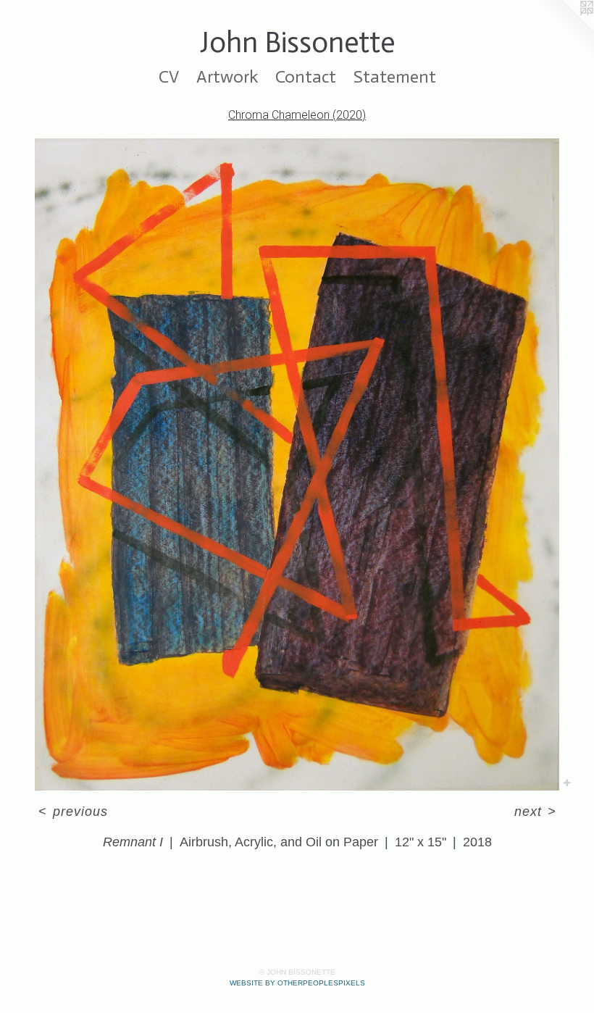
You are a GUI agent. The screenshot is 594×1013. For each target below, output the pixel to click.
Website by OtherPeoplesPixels (297, 983)
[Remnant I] (297, 464)
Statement (395, 76)
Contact (305, 76)
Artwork (227, 76)
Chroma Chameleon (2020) (297, 115)
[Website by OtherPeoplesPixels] (565, 29)
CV (169, 76)
